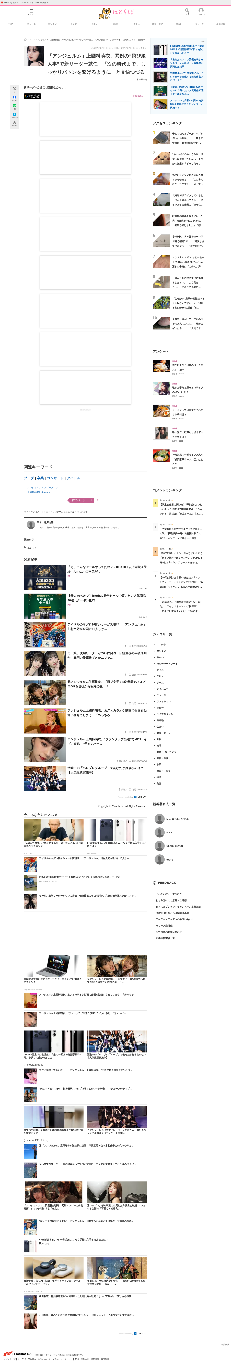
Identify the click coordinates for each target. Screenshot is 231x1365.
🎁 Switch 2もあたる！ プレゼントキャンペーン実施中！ (24, 3)
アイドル (73, 478)
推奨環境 (105, 1359)
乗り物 (160, 720)
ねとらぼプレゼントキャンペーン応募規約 (177, 906)
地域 (115, 24)
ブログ (29, 478)
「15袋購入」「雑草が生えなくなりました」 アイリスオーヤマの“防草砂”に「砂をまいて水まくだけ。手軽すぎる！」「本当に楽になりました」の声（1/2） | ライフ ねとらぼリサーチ (181, 611)
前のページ (79, 500)
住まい (136, 24)
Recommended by (126, 797)
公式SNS (22, 1359)
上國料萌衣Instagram (38, 492)
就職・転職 (162, 758)
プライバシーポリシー (62, 1359)
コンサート (55, 478)
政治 (159, 764)
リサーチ (199, 24)
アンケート (161, 351)
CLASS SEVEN (174, 846)
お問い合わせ (44, 1359)
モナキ (170, 859)
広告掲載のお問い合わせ (167, 932)
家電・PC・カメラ (166, 752)
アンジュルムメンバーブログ (42, 487)
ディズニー (162, 688)
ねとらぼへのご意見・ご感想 (170, 900)
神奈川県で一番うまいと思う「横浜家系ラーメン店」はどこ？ (187, 459)
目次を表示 (138, 96)
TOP (10, 24)
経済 (159, 777)
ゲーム (160, 682)
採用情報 (95, 1359)
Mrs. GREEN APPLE (177, 819)
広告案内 (32, 1359)
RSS (77, 1359)
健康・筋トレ (164, 733)
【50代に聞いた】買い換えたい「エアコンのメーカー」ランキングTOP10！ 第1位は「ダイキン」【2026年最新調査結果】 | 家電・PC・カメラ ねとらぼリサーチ (181, 586)
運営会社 (85, 1359)
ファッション (164, 701)
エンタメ (52, 24)
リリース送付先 (162, 925)
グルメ (94, 24)
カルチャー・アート (167, 663)
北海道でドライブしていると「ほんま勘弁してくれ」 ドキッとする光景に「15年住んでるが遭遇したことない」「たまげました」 (187, 204)
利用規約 (225, 1344)
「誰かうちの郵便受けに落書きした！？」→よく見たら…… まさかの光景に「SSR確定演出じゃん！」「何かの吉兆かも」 (187, 287)
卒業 (40, 478)
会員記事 (220, 24)
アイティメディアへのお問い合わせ (173, 919)
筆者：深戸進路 (45, 522)
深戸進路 (143, 79)
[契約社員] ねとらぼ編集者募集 (171, 913)
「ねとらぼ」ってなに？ (167, 894)
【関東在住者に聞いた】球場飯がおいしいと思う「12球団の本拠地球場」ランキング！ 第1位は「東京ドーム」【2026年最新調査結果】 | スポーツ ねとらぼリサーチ (181, 513)
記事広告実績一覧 (164, 938)
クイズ (73, 24)
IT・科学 (161, 644)
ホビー (160, 707)
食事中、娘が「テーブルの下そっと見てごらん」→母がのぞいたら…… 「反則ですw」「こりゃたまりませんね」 (187, 328)
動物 (178, 24)
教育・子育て (164, 770)
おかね (160, 657)
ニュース (31, 24)
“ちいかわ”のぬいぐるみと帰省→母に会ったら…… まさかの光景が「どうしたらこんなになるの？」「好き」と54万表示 (187, 163)
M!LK (169, 832)
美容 (159, 783)
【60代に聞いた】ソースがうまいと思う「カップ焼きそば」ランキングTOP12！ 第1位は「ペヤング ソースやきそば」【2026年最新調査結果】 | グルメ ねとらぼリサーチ (182, 562)
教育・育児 (157, 24)
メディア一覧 (9, 1359)
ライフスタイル (165, 714)
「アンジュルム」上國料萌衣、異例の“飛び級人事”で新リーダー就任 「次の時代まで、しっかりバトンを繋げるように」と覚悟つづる (97, 63)
